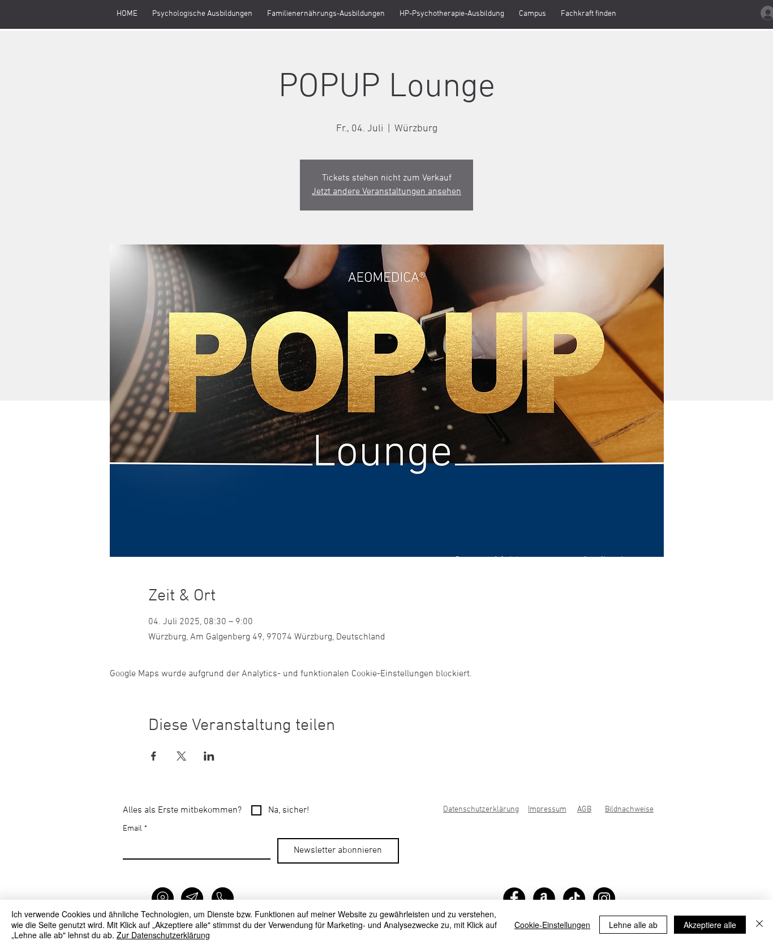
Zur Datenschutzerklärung (163, 935)
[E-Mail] (192, 898)
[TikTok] (574, 898)
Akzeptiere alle (710, 924)
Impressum (547, 809)
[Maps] (163, 898)
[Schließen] (759, 924)
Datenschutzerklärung (481, 809)
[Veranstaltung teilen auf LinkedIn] (209, 756)
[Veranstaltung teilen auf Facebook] (153, 756)
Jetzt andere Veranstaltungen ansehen (386, 191)
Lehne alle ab (633, 924)
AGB (584, 809)
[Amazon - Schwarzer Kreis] (544, 898)
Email (135, 829)
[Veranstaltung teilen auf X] (181, 756)
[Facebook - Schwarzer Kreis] (514, 898)
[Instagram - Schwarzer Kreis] (604, 898)
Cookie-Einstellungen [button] (552, 924)
